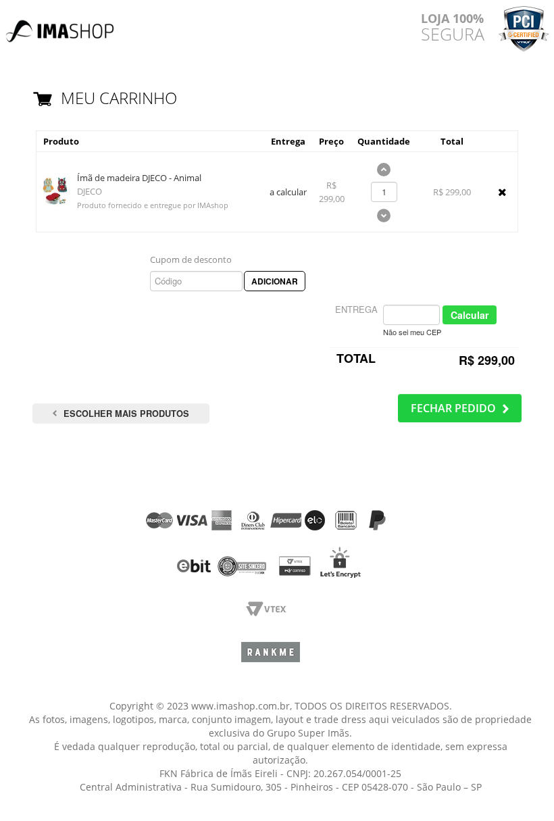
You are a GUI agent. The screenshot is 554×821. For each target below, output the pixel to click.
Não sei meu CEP (412, 331)
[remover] (502, 192)
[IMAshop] (60, 25)
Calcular (469, 315)
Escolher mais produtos (126, 413)
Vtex (270, 613)
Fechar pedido (453, 408)
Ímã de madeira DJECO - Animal (139, 178)
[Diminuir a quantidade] (383, 217)
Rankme (270, 657)
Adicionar (274, 281)
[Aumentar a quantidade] (383, 171)
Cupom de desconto (191, 259)
